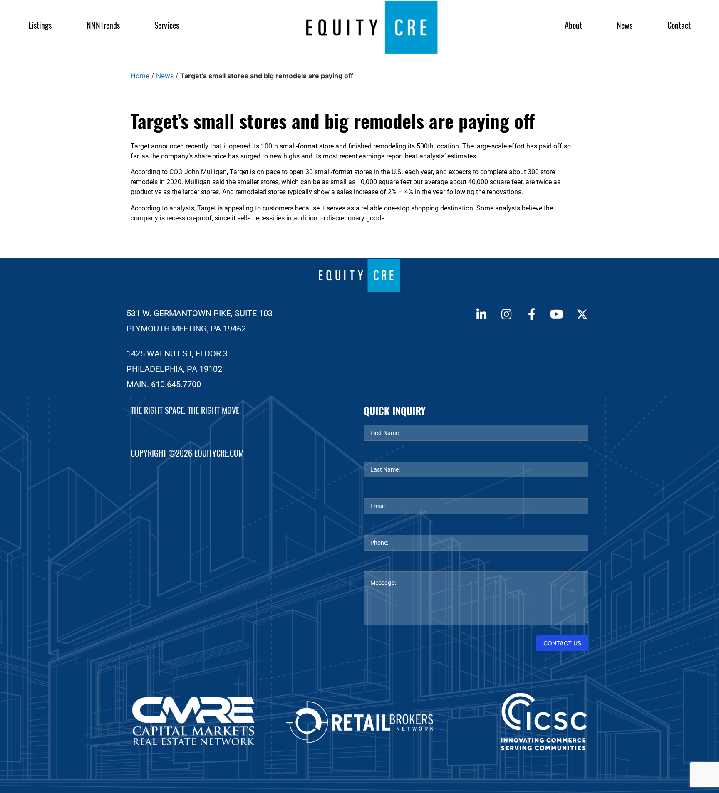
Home (140, 76)
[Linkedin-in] (481, 314)
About (573, 25)
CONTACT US (562, 643)
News (624, 25)
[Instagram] (506, 314)
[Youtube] (556, 314)
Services (166, 25)
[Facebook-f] (531, 314)
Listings (40, 25)
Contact (679, 25)
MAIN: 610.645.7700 (163, 384)
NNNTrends (103, 25)
